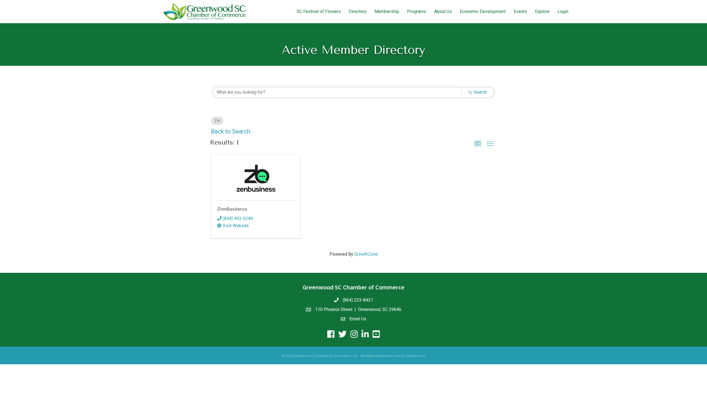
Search (480, 92)
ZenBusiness (232, 209)
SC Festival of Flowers (319, 11)
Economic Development (483, 11)
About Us (443, 11)
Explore (542, 11)
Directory (357, 11)
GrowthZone (366, 254)
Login (563, 11)
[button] (477, 143)
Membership (386, 11)
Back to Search (230, 131)
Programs (416, 11)
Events (520, 11)
